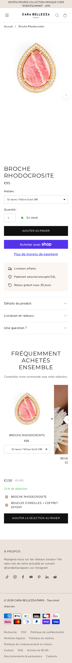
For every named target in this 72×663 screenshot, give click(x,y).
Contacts (51, 656)
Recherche (10, 632)
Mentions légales (14, 638)
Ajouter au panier (36, 231)
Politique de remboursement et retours (28, 644)
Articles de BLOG (37, 650)
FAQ (20, 650)
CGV (24, 632)
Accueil (8, 26)
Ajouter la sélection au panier (36, 518)
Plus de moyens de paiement (36, 254)
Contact (9, 650)
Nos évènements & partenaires (23, 656)
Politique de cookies (41, 638)
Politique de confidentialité (47, 632)
